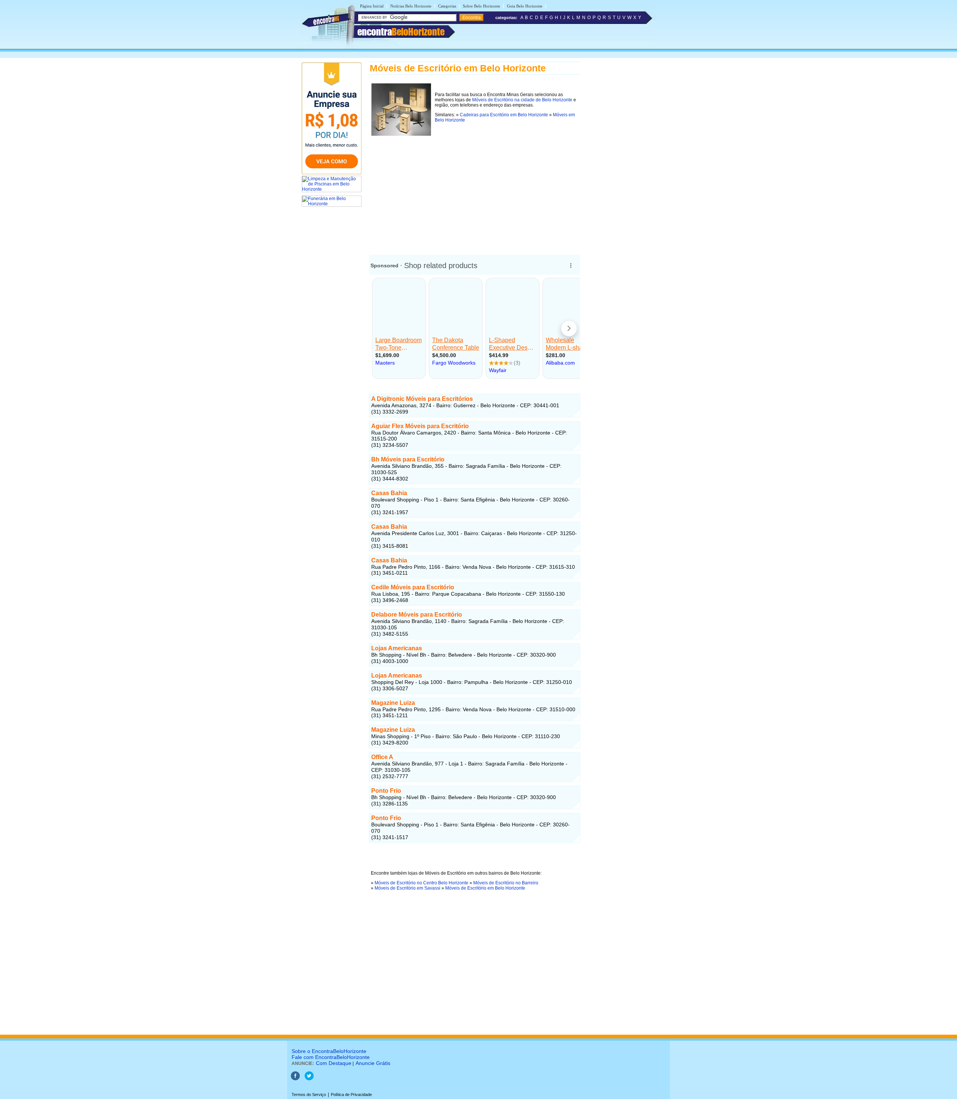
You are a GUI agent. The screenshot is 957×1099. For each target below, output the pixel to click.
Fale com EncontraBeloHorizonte (331, 1057)
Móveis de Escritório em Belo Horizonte (485, 888)
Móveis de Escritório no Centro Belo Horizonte (421, 882)
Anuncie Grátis (373, 1063)
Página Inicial (372, 6)
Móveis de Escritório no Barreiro (505, 882)
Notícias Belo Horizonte (410, 6)
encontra (400, 32)
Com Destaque (333, 1063)
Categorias (447, 6)
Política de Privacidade (351, 1094)
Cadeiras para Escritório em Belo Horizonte (504, 114)
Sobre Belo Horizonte (481, 6)
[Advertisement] (474, 190)
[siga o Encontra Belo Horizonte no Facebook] (295, 1078)
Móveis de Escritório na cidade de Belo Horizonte (522, 99)
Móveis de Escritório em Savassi (407, 888)
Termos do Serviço (309, 1094)
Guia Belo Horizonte (524, 6)
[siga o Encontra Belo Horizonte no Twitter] (309, 1078)
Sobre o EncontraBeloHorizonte (329, 1051)
